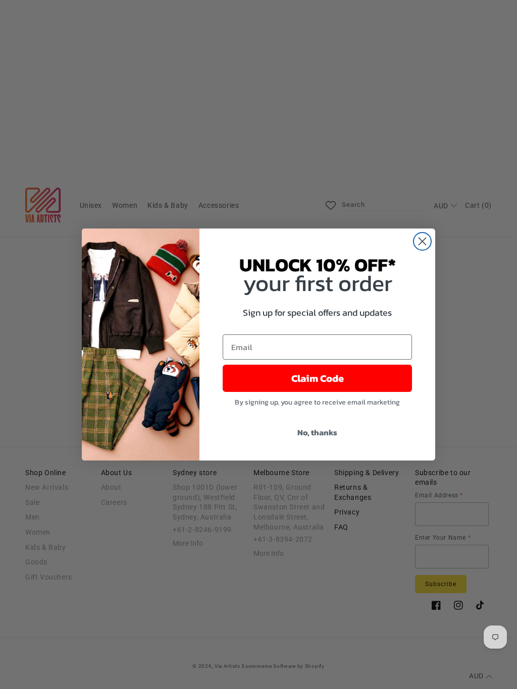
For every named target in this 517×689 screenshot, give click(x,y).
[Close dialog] (422, 241)
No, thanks (317, 432)
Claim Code (317, 378)
